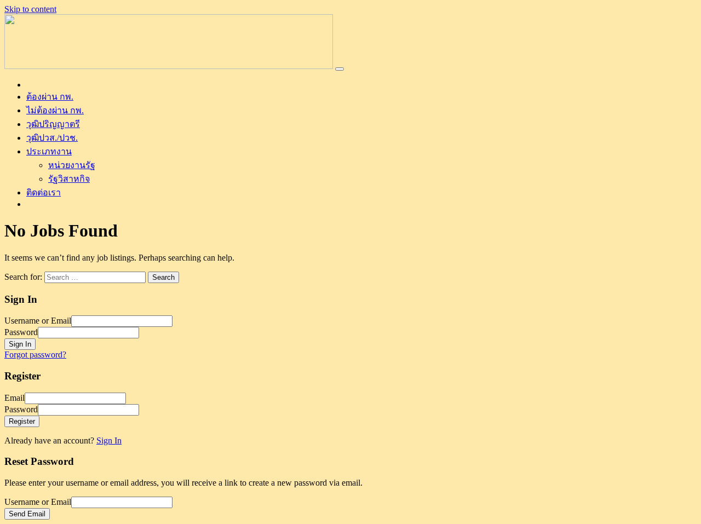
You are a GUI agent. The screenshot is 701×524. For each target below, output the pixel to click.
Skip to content (30, 9)
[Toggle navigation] (339, 69)
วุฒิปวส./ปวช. (52, 137)
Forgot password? (35, 354)
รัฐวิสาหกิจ (69, 178)
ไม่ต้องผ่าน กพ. (55, 110)
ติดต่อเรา (43, 192)
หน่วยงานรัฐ (71, 165)
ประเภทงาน (49, 151)
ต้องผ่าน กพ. (49, 96)
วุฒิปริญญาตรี (53, 124)
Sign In (109, 440)
